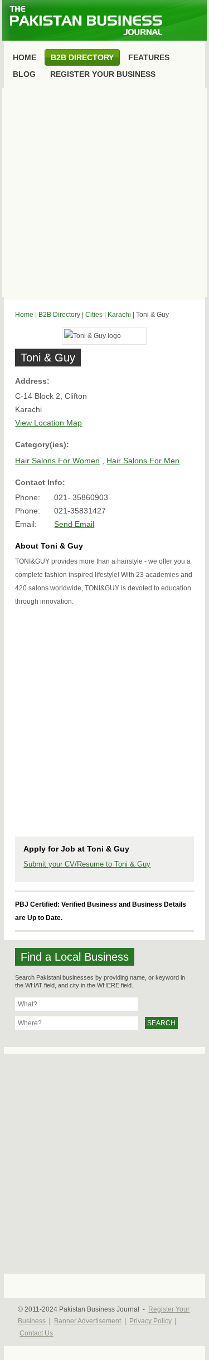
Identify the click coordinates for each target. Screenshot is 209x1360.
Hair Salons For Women (57, 460)
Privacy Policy (150, 1321)
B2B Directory (59, 315)
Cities (94, 315)
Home (24, 315)
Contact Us (36, 1333)
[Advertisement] (104, 192)
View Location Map (48, 422)
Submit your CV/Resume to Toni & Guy (86, 864)
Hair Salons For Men (142, 460)
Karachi (119, 315)
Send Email (74, 524)
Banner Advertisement (87, 1321)
